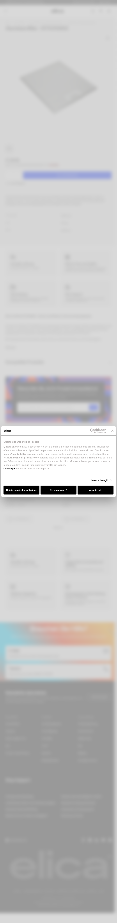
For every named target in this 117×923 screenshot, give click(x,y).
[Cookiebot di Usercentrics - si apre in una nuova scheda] (92, 430)
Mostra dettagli (99, 480)
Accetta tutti (95, 490)
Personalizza (57, 490)
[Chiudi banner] (112, 431)
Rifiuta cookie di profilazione (21, 490)
